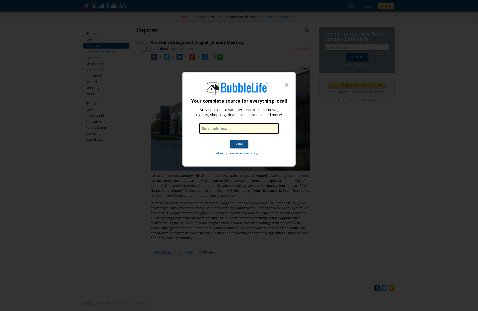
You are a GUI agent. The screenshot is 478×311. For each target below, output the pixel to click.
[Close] (287, 85)
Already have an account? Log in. (239, 153)
